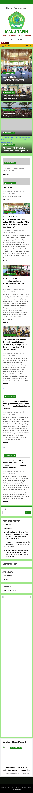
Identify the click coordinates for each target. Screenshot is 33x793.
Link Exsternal (8, 188)
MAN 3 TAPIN (16, 31)
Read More (6, 174)
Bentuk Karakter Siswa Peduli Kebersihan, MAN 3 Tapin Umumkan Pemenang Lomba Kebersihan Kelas (16, 770)
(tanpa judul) (8, 524)
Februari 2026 (8, 575)
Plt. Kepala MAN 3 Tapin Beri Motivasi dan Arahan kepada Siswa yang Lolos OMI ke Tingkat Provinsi (17, 544)
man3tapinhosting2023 (11, 168)
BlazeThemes (17, 789)
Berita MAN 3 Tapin (9, 73)
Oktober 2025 (8, 579)
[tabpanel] (16, 760)
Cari (4, 509)
